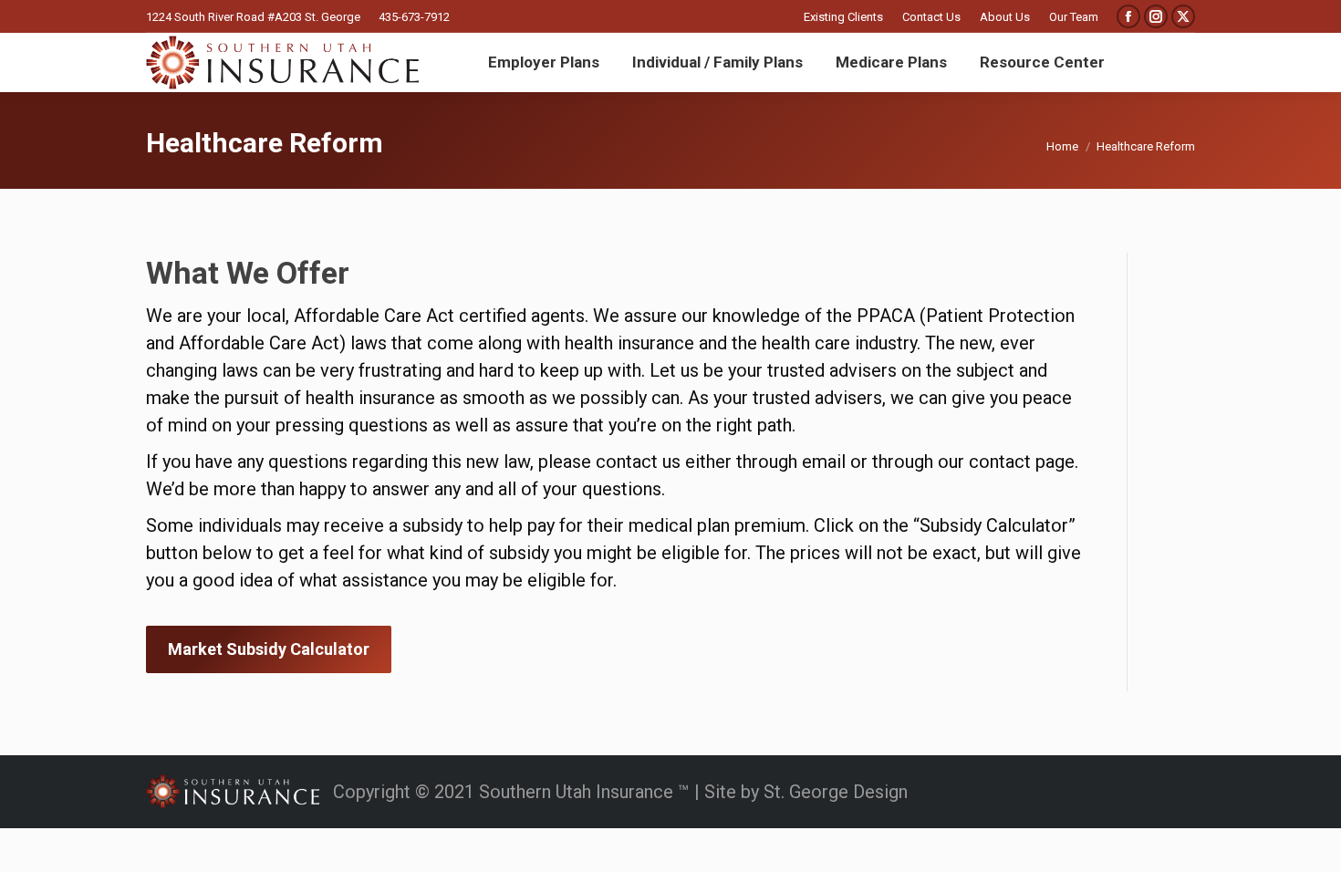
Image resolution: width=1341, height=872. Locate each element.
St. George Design (836, 792)
